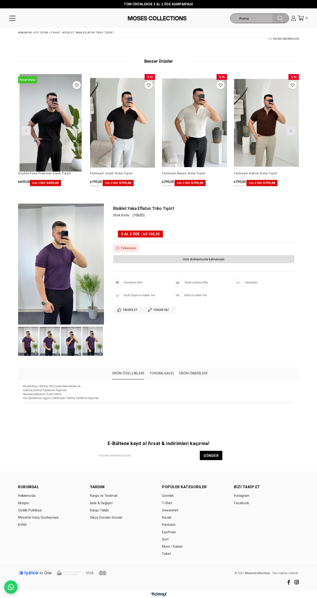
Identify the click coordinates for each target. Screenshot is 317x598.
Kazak (166, 517)
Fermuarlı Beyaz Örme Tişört (184, 173)
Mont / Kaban (172, 546)
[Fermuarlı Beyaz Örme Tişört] (194, 123)
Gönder (211, 456)
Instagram (241, 496)
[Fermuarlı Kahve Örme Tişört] (266, 123)
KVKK (22, 525)
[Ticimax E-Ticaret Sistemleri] (158, 594)
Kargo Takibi (99, 510)
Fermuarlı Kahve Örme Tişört (256, 173)
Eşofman (169, 532)
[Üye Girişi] (293, 18)
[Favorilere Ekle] (77, 85)
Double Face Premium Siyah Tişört (44, 173)
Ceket (166, 554)
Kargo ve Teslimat (103, 496)
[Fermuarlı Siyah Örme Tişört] (122, 123)
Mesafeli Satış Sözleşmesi (38, 517)
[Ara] (280, 18)
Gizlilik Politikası (30, 510)
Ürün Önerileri (193, 373)
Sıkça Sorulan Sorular (106, 517)
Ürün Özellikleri (128, 373)
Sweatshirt (170, 510)
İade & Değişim (101, 503)
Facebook (241, 503)
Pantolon (169, 525)
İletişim (23, 503)
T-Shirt (167, 503)
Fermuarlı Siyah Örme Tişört (111, 173)
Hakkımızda (27, 496)
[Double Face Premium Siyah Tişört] (50, 123)
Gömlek (168, 496)
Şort (165, 539)
